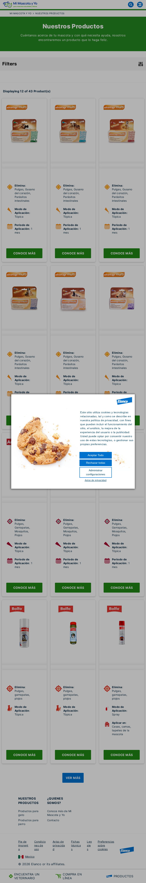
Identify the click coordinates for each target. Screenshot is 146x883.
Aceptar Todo (96, 455)
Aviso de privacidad (96, 480)
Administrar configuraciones (95, 472)
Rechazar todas (95, 462)
